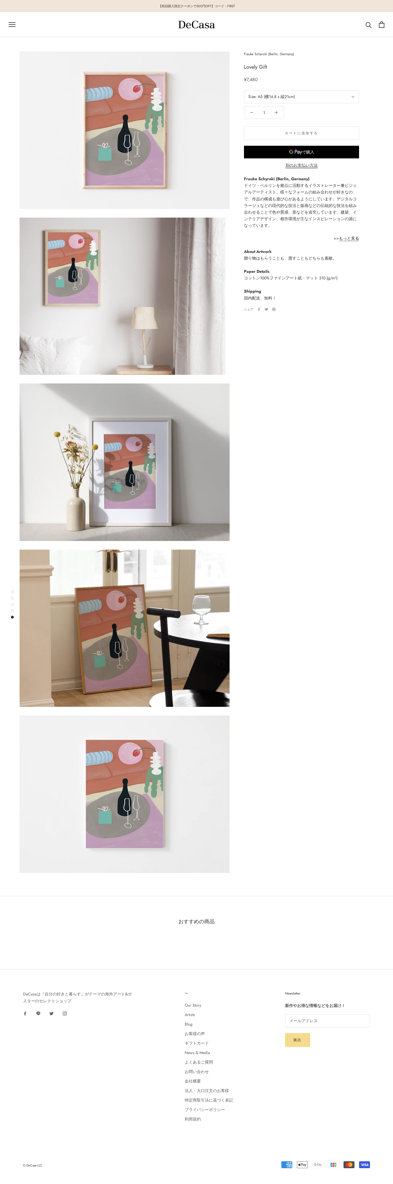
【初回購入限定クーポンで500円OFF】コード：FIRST (197, 6)
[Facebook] (259, 309)
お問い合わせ (197, 1071)
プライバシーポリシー (205, 1109)
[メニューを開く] (12, 24)
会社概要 (193, 1081)
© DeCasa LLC (33, 1165)
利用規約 (193, 1119)
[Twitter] (266, 309)
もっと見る (349, 238)
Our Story (193, 1005)
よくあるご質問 (199, 1062)
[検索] (369, 25)
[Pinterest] (274, 309)
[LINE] (38, 1013)
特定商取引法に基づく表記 (209, 1100)
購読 (297, 1040)
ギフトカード (197, 1043)
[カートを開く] (381, 24)
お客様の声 (195, 1034)
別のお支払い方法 (301, 165)
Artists (190, 1015)
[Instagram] (65, 1013)
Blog (188, 1024)
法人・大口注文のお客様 (207, 1090)
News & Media (197, 1053)
